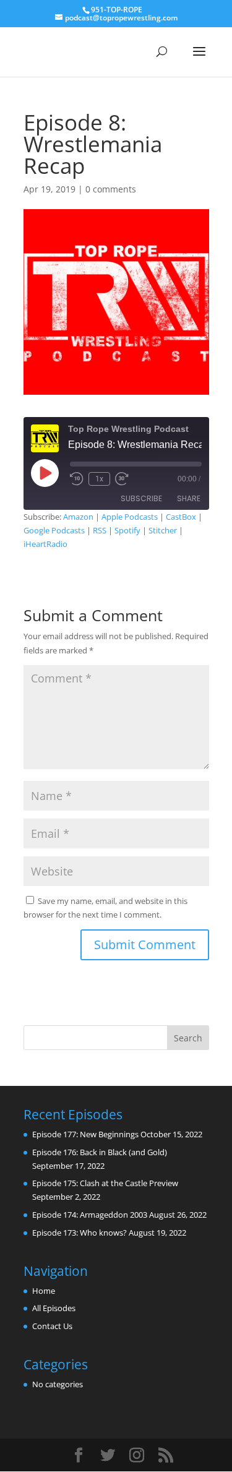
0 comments (110, 189)
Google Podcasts (54, 530)
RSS (99, 530)
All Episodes (53, 1308)
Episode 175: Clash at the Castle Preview (105, 1183)
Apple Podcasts (129, 516)
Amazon (78, 516)
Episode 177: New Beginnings (85, 1134)
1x (99, 479)
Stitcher (162, 530)
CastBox (181, 516)
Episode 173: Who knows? (79, 1232)
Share (188, 498)
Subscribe (141, 498)
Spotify (127, 530)
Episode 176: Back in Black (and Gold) (99, 1152)
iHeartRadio (45, 543)
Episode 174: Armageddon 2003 (89, 1214)
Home (43, 1290)
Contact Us (52, 1326)
